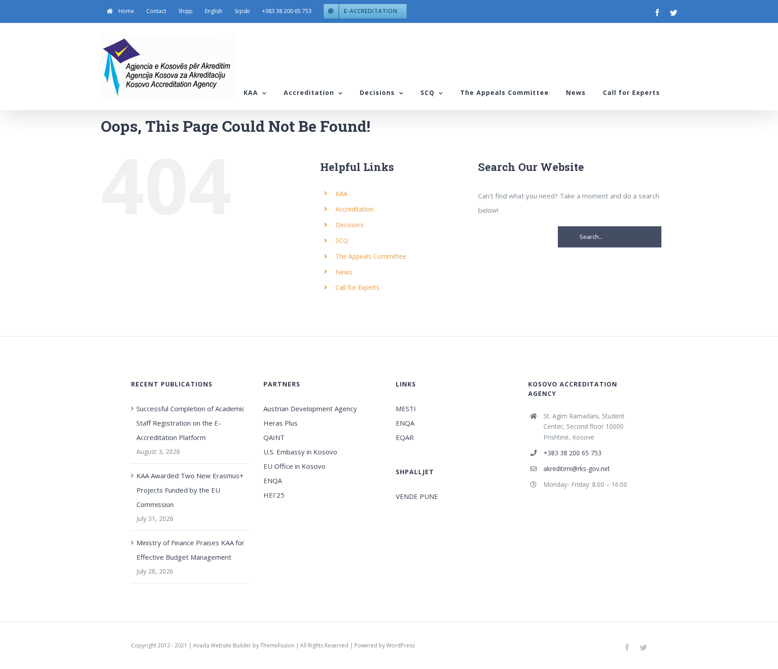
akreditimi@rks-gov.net (576, 468)
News (343, 272)
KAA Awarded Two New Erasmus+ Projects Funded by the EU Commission (190, 490)
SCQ (341, 240)
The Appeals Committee (370, 256)
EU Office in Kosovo (295, 466)
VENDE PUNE (417, 496)
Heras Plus (280, 422)
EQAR (405, 437)
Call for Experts (357, 287)
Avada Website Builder (222, 645)
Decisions (349, 224)
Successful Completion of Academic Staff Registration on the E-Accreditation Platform (190, 423)
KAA (341, 193)
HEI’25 (274, 494)
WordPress (400, 645)
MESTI (406, 408)
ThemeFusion (277, 645)
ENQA (272, 480)
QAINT (274, 437)
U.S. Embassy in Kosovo (300, 451)
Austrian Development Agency (310, 408)
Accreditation (354, 209)
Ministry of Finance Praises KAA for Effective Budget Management (190, 549)
